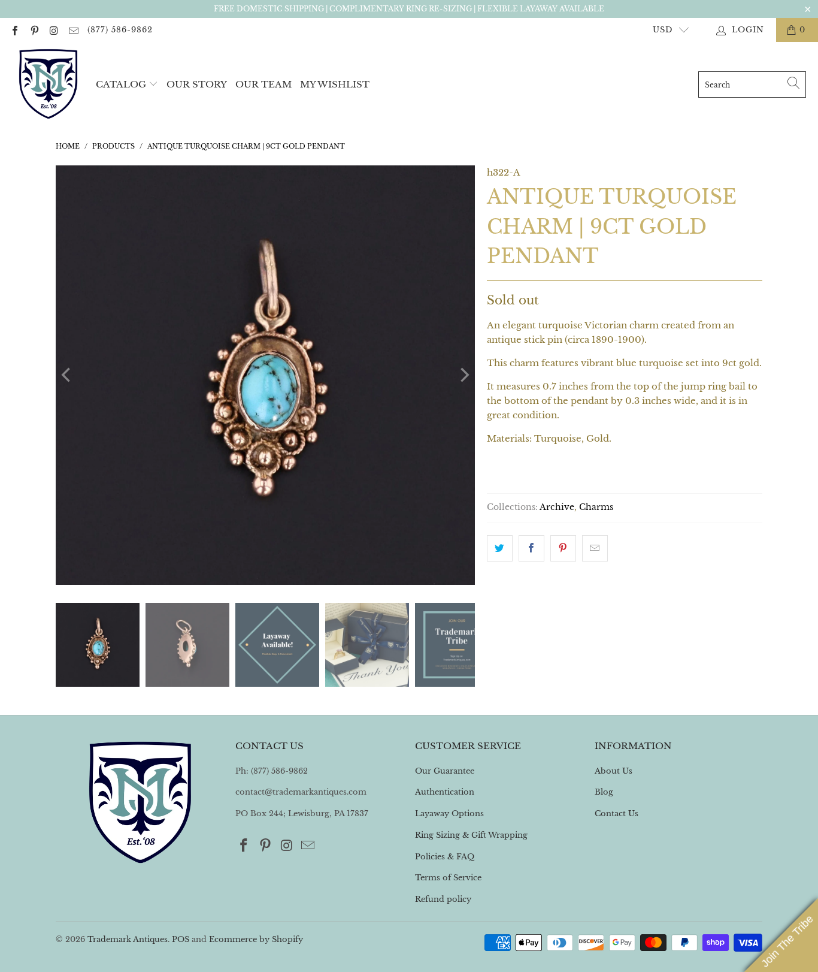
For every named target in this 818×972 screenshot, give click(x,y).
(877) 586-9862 (120, 30)
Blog (604, 792)
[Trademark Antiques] (48, 84)
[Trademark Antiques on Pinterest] (33, 30)
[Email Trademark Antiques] (72, 30)
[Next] (463, 375)
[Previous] (67, 375)
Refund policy (443, 899)
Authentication (444, 792)
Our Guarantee (444, 771)
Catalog (121, 84)
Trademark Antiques (127, 939)
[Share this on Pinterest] (563, 548)
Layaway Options (449, 813)
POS (180, 939)
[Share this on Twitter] (500, 548)
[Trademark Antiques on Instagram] (53, 30)
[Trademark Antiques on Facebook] (14, 30)
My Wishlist (334, 84)
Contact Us (616, 813)
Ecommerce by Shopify (256, 939)
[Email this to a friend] (595, 548)
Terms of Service (448, 878)
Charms (596, 507)
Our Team (263, 84)
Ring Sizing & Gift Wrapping (471, 835)
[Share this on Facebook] (531, 548)
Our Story (196, 84)
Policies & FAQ (444, 857)
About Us (613, 771)
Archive (557, 507)
